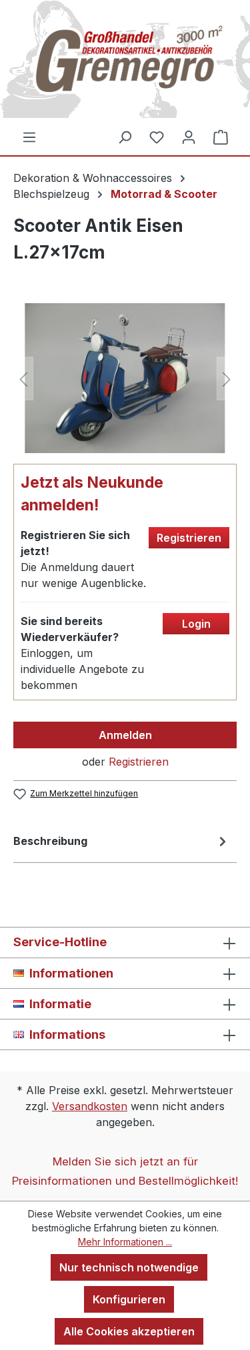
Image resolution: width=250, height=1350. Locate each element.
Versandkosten (89, 1106)
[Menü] (29, 136)
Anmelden (125, 735)
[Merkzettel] (157, 136)
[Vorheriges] (23, 378)
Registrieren (139, 761)
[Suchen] (125, 136)
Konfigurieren (129, 1299)
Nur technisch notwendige (129, 1267)
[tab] (121, 843)
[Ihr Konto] (189, 136)
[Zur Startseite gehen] (125, 64)
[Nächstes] (227, 378)
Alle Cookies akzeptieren (129, 1331)
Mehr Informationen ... (125, 1241)
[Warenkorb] (221, 136)
